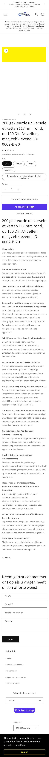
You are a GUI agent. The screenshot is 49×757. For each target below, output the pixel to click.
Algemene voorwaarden (15, 677)
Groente (9, 170)
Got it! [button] (24, 752)
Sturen (10, 639)
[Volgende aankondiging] (44, 4)
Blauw (19, 163)
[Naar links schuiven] (19, 114)
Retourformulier (12, 683)
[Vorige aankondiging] (5, 4)
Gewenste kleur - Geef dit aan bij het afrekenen (24, 177)
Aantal (4, 184)
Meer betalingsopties (24, 213)
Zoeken (8, 658)
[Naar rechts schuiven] (30, 114)
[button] (5, 14)
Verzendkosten (6, 154)
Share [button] (7, 557)
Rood (31, 163)
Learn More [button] (19, 745)
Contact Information (14, 664)
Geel (7, 163)
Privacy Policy (11, 671)
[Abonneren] (40, 700)
